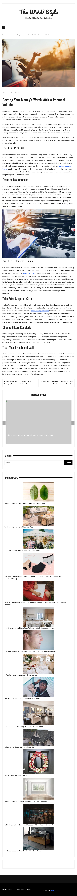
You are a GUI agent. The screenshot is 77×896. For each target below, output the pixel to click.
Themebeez (55, 890)
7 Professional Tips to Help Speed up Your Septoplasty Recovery (30, 651)
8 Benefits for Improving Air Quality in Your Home (24, 726)
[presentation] (4, 423)
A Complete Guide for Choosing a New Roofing (23, 747)
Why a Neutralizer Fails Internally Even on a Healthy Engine (30, 435)
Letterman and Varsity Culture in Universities (22, 698)
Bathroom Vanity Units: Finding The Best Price (23, 851)
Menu (38, 27)
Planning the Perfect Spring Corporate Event (23, 550)
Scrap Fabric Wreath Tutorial (16, 775)
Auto (4, 93)
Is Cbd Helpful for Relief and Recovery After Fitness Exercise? (29, 825)
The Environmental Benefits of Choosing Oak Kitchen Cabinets (29, 628)
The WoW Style (38, 11)
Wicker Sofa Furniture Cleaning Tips (19, 527)
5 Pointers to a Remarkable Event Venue (21, 675)
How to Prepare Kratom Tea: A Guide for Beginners (25, 503)
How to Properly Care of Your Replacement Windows (26, 801)
